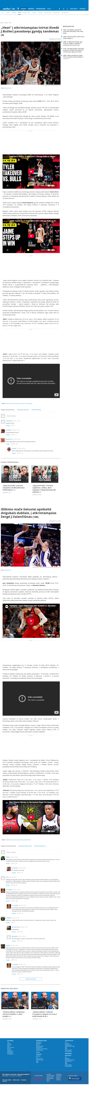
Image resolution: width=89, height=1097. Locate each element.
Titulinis (1, 22)
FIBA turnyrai (47, 12)
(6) (40, 492)
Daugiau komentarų (30, 979)
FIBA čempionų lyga (69, 1059)
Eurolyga (9, 1045)
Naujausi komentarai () (7, 409)
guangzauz (15, 936)
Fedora (8, 857)
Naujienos (6, 22)
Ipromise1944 (16, 927)
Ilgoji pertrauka (39, 1050)
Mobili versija (16, 1079)
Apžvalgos (38, 1043)
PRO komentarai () (40, 846)
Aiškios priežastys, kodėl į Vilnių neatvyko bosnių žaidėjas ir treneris (73, 57)
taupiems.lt (58, 1077)
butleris (16, 403)
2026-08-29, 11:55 (7, 1019)
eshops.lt (58, 1078)
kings (18, 840)
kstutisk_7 (14, 448)
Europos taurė (26, 12)
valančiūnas (9, 840)
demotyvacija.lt (50, 1077)
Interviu (38, 1045)
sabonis (14, 840)
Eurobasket (56, 12)
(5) (47, 1016)
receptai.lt (49, 1074)
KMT (37, 1061)
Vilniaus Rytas (68, 1051)
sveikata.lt (58, 1079)
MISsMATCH (39, 1047)
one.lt (48, 1081)
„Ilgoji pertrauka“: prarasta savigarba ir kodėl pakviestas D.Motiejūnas (14, 487)
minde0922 (15, 868)
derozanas (21, 403)
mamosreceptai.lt (51, 1075)
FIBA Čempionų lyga (70, 1046)
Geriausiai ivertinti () (23, 409)
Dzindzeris (9, 430)
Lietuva (9, 1043)
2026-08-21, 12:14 (36, 1019)
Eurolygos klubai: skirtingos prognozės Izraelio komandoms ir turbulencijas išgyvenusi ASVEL (73, 50)
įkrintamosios (27, 840)
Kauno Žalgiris (68, 1050)
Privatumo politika (6, 1079)
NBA (19, 12)
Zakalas (8, 945)
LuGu (7, 877)
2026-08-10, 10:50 (36, 494)
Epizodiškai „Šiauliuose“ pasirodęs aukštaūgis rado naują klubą (73, 31)
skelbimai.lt (58, 1074)
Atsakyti (8, 425)
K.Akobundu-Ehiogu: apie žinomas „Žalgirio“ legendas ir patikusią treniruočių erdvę (72, 43)
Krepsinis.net (8, 88)
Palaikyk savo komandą (41, 1048)
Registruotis (74, 9)
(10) (14, 490)
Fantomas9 (9, 421)
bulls (10, 403)
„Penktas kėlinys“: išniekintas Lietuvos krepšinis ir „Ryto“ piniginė (14, 1014)
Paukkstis (8, 918)
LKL (8, 1042)
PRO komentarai (36, 409)
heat (7, 403)
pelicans (22, 840)
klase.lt (48, 1079)
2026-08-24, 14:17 (7, 492)
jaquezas (30, 403)
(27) (10, 1016)
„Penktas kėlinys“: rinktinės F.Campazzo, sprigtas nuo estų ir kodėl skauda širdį (44, 1014)
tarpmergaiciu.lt (50, 1078)
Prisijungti (82, 9)
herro (26, 403)
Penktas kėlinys (39, 1046)
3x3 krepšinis (64, 12)
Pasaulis (40, 12)
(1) (72, 38)
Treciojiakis (9, 889)
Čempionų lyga (39, 1059)
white (12, 403)
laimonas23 (9, 439)
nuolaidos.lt (59, 1075)
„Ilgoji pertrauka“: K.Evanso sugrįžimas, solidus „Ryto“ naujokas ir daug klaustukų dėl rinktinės (44, 488)
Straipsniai (38, 1042)
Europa (34, 12)
